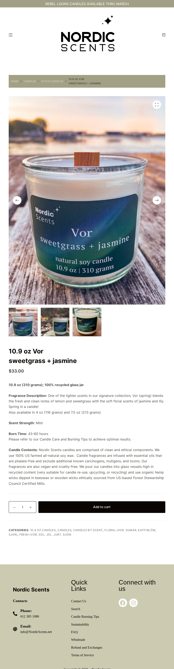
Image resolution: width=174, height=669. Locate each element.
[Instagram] (133, 602)
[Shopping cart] (163, 34)
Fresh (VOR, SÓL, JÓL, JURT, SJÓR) (45, 534)
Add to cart (102, 507)
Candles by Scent (88, 530)
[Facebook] (123, 602)
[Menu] (11, 35)
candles (65, 530)
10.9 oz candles (43, 530)
